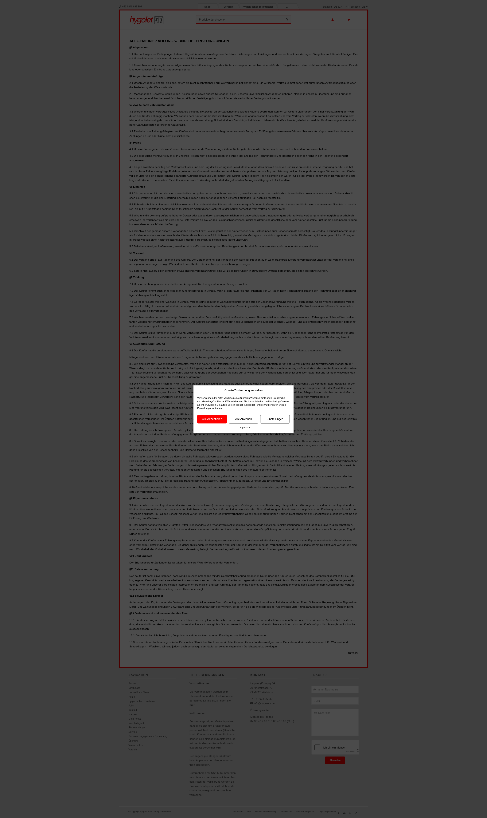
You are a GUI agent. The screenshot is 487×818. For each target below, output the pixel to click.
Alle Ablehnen (243, 419)
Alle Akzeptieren (212, 419)
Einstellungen (275, 419)
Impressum (245, 427)
